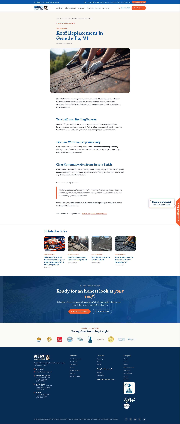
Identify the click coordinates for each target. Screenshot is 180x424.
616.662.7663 (125, 8)
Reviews (126, 362)
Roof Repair (73, 362)
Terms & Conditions (106, 419)
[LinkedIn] (135, 419)
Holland (99, 362)
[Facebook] (126, 419)
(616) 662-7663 (40, 381)
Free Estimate (138, 8)
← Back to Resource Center (65, 23)
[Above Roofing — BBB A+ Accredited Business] (129, 388)
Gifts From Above (129, 367)
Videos (126, 365)
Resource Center (66, 19)
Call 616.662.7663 (103, 311)
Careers (126, 376)
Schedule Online (140, 2)
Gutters (72, 367)
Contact (126, 379)
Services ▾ (59, 8)
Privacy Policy (96, 419)
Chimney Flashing (75, 376)
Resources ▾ (106, 8)
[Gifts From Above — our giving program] (129, 403)
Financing (126, 370)
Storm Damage (74, 370)
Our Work (90, 8)
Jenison (99, 365)
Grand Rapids (101, 359)
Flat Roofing (73, 365)
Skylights (72, 373)
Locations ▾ (82, 8)
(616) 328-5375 (40, 389)
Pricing (98, 8)
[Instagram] (130, 419)
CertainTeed (100, 375)
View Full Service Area (105, 379)
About (125, 359)
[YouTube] (139, 419)
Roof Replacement (75, 359)
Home (58, 19)
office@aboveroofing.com (44, 372)
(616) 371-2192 (40, 398)
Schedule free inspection (79, 311)
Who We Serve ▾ (70, 8)
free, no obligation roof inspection (94, 213)
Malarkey (99, 372)
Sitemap (115, 419)
